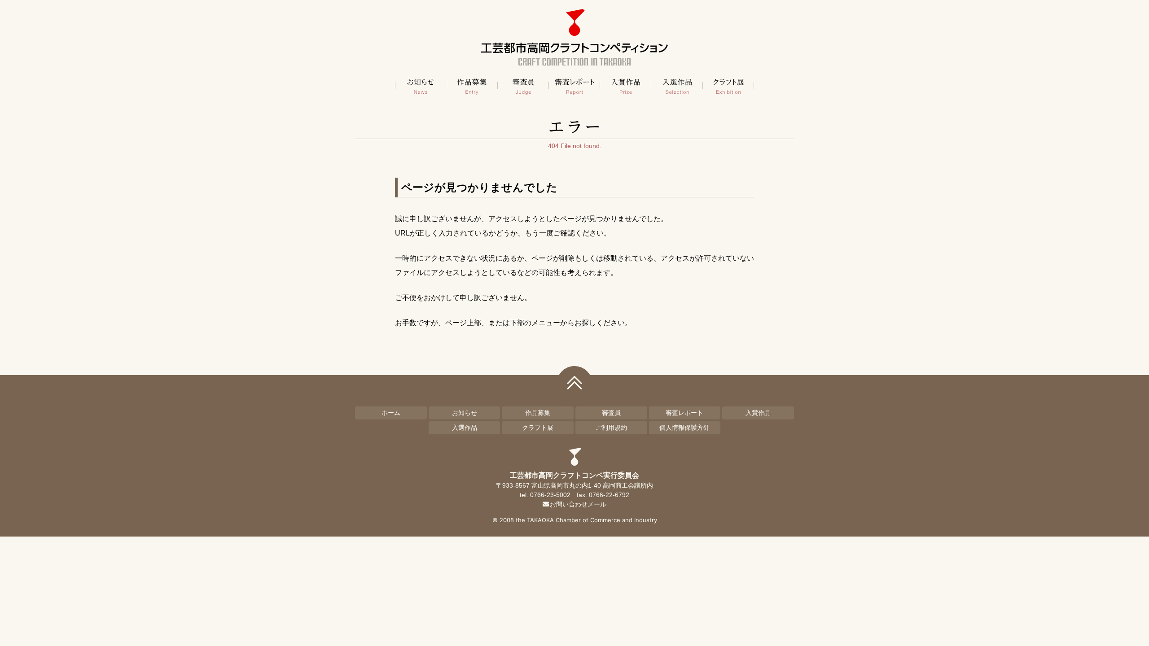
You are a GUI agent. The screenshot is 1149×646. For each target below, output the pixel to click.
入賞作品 (625, 85)
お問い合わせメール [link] (578, 504)
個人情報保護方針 (684, 427)
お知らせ (420, 85)
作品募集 (471, 85)
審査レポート (574, 85)
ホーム (391, 412)
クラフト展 (728, 85)
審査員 (523, 85)
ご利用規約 (611, 427)
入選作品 (676, 85)
